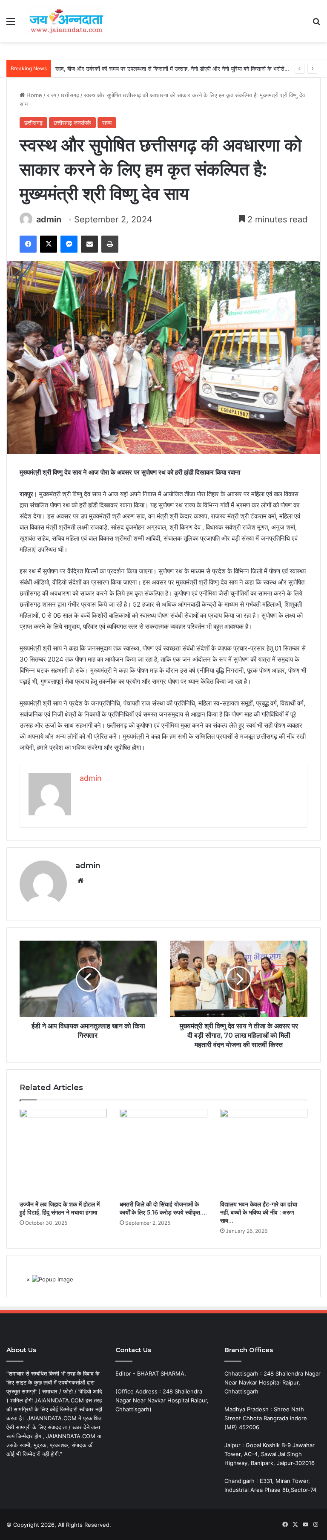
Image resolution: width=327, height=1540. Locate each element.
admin (48, 219)
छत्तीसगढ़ (70, 95)
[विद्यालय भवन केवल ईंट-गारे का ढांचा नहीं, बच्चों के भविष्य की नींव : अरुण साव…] (263, 1152)
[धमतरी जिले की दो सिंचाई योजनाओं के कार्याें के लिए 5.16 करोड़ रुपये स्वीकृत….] (163, 1152)
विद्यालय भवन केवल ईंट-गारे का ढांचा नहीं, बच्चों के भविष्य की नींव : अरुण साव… (258, 1212)
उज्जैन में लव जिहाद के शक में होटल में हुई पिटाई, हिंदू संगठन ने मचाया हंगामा (60, 1208)
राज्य (51, 95)
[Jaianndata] (66, 21)
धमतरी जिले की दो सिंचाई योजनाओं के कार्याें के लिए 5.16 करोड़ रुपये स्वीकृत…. (163, 1208)
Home (33, 95)
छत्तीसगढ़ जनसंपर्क (72, 122)
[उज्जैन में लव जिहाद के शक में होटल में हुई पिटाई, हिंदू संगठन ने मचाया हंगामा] (63, 1152)
